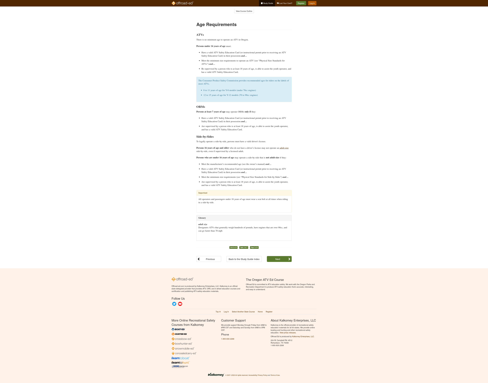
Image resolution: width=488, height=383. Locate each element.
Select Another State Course (243, 311)
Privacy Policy (262, 375)
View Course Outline (244, 11)
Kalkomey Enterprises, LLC (303, 336)
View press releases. (288, 332)
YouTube (180, 304)
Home (260, 311)
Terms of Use (275, 375)
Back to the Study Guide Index (244, 259)
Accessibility (252, 375)
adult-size (284, 147)
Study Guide (268, 3)
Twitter (174, 304)
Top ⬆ (218, 311)
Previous (210, 259)
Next (277, 259)
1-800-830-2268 (227, 339)
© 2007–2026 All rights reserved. (236, 375)
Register (301, 3)
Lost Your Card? (285, 3)
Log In (312, 3)
